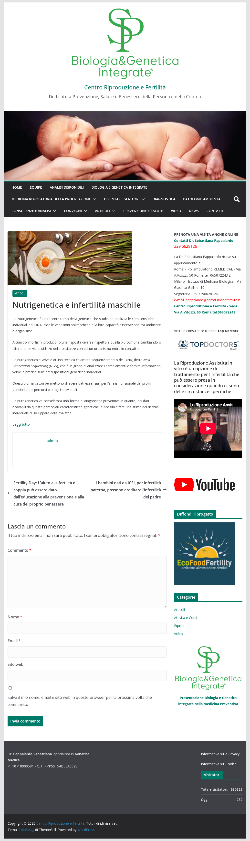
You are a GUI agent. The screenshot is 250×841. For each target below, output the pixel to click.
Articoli (102, 210)
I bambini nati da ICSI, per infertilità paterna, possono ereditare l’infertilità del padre (126, 490)
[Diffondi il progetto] (208, 553)
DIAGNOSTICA (164, 199)
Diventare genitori (121, 199)
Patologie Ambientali (203, 199)
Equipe (36, 187)
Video (176, 210)
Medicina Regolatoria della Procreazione (51, 199)
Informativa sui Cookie (219, 764)
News (194, 210)
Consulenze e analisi (31, 210)
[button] (93, 199)
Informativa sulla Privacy (220, 754)
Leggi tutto (21, 424)
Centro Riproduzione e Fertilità (125, 87)
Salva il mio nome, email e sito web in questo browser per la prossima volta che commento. (80, 701)
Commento (19, 550)
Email (14, 640)
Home (16, 187)
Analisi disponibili (67, 187)
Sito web (15, 664)
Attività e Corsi (185, 617)
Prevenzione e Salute (143, 210)
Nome (15, 617)
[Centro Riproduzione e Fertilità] (125, 146)
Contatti (215, 210)
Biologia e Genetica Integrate (119, 187)
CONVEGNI (73, 210)
